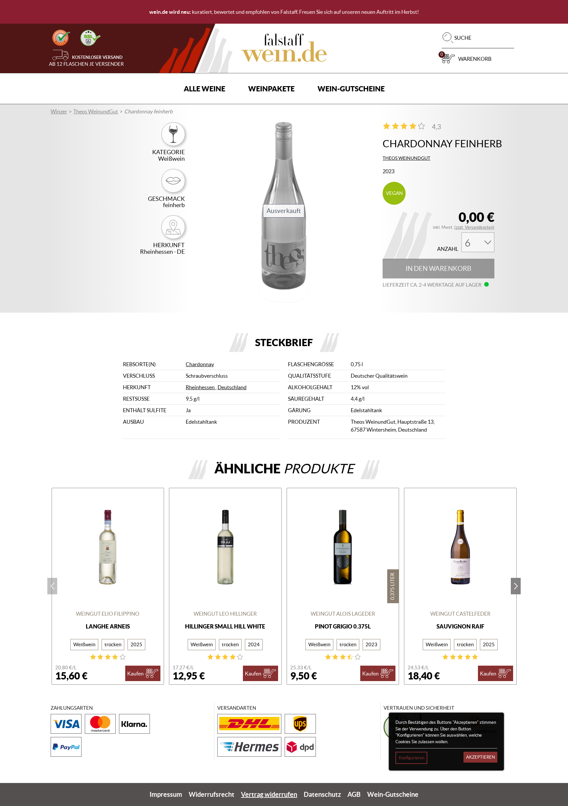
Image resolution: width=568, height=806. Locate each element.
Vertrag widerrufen (269, 794)
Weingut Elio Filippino (107, 614)
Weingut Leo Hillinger (225, 614)
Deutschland (232, 387)
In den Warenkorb (438, 268)
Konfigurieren (411, 757)
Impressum (166, 794)
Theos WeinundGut (95, 111)
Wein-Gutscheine (351, 88)
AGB (354, 794)
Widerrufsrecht (211, 794)
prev (52, 586)
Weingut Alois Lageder (343, 614)
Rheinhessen (201, 387)
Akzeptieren (480, 757)
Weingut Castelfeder (460, 614)
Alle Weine (204, 88)
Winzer (59, 111)
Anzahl (447, 249)
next (516, 586)
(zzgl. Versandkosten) (474, 227)
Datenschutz (322, 794)
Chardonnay (200, 364)
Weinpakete (271, 88)
